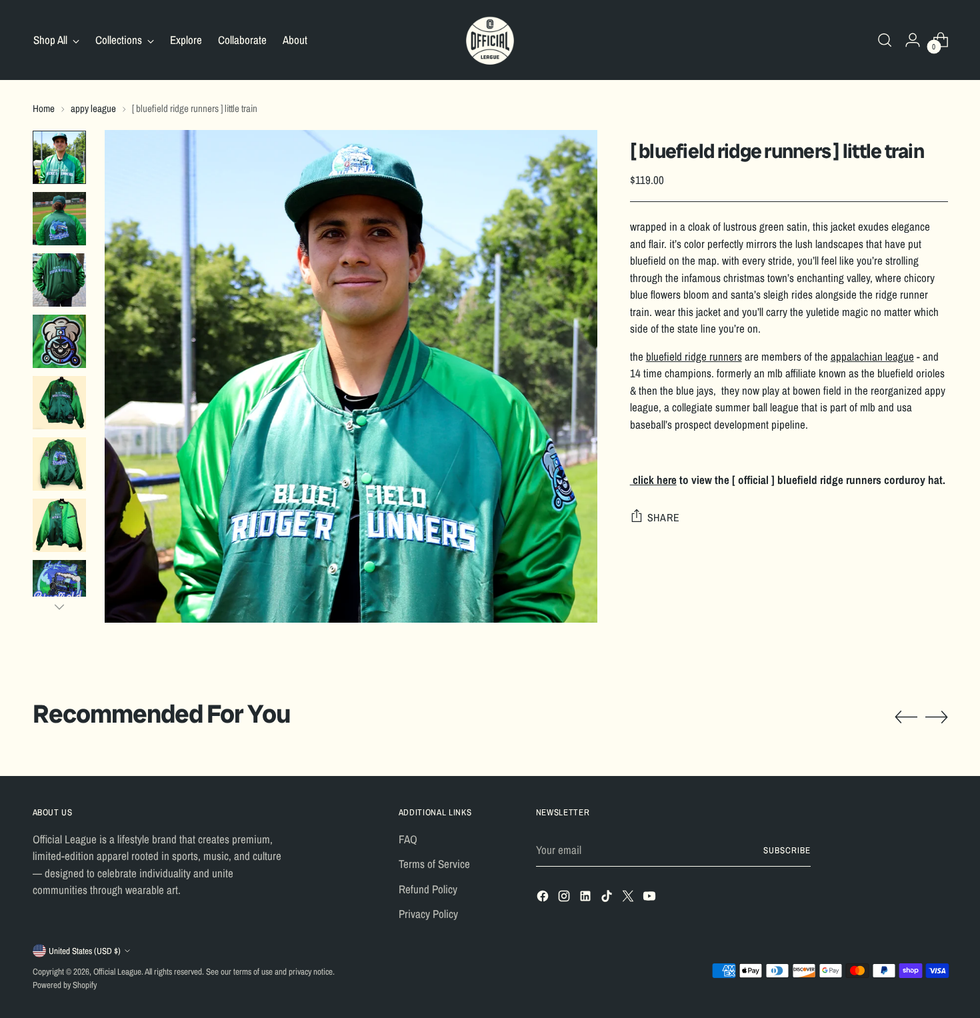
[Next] (59, 607)
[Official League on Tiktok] (608, 898)
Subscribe (787, 850)
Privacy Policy (428, 913)
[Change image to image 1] (59, 157)
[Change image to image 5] (59, 402)
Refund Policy (428, 889)
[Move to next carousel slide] (936, 716)
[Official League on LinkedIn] (587, 898)
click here (653, 479)
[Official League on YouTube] (651, 898)
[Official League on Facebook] (544, 898)
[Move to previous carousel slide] (906, 717)
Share (663, 516)
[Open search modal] (884, 40)
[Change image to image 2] (59, 218)
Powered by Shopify (65, 985)
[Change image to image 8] (59, 586)
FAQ (408, 839)
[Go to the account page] (912, 40)
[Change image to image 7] (59, 525)
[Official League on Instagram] (565, 898)
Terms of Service (434, 863)
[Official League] (490, 40)
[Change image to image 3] (59, 280)
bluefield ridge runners (694, 355)
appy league (93, 108)
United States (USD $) (85, 951)
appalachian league (872, 355)
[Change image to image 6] (59, 464)
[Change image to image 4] (59, 341)
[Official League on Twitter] (629, 898)
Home (44, 108)
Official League (117, 971)
